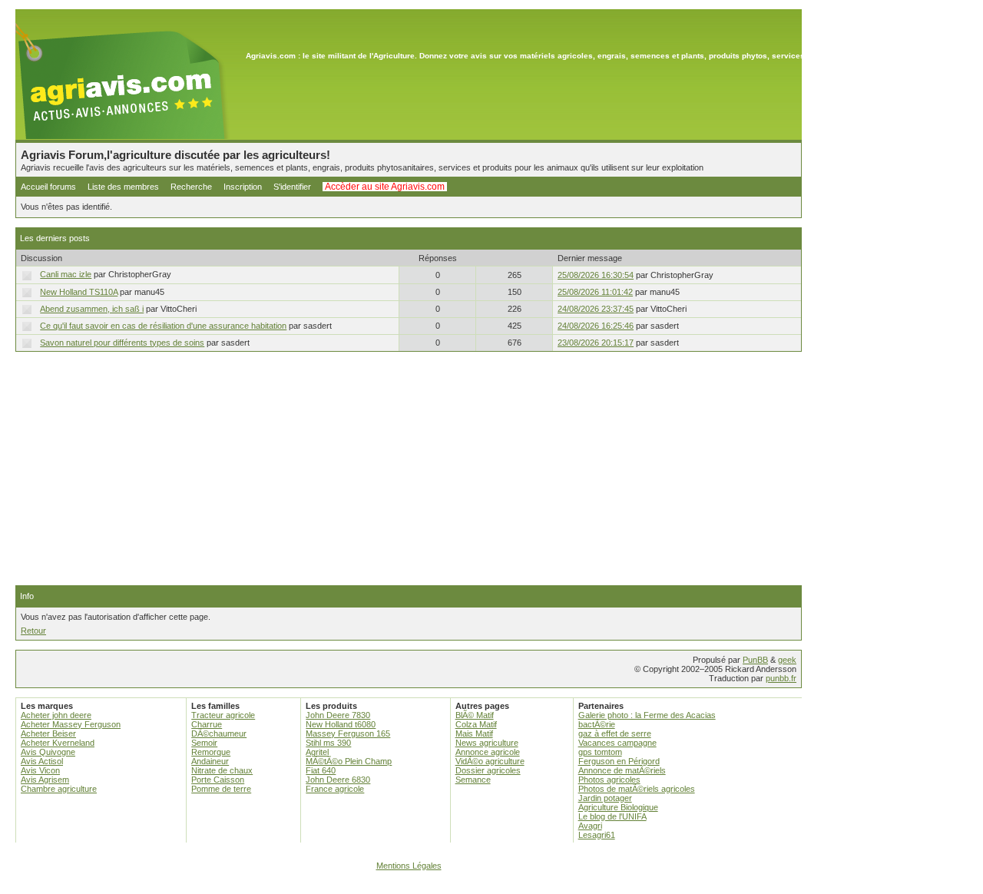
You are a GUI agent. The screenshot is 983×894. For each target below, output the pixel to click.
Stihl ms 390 (328, 742)
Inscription (242, 186)
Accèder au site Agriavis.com (385, 186)
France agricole (335, 788)
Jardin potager (605, 798)
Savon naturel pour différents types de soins (122, 342)
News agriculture (486, 742)
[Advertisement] (408, 468)
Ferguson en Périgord (619, 761)
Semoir (204, 742)
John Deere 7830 (338, 715)
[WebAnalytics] (491, 886)
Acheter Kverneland (57, 742)
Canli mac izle (65, 274)
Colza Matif (476, 724)
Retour (33, 630)
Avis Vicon (40, 770)
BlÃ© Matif (474, 715)
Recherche (191, 186)
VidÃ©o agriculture (490, 761)
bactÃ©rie (596, 724)
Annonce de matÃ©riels (622, 770)
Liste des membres (123, 186)
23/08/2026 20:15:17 (596, 342)
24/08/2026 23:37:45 (596, 308)
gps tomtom (600, 752)
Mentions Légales (409, 865)
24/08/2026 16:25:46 (596, 325)
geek (787, 659)
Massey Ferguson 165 (348, 733)
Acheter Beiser (48, 733)
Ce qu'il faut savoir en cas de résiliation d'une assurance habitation (163, 325)
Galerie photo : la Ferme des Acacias (647, 715)
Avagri (590, 825)
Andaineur (210, 761)
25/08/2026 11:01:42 (595, 291)
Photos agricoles (609, 779)
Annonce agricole (487, 752)
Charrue (206, 724)
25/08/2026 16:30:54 (596, 275)
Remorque (210, 752)
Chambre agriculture (59, 788)
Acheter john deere (56, 715)
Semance (473, 779)
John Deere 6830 (338, 779)
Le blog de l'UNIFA (612, 816)
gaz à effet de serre (614, 733)
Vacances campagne (617, 742)
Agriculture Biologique (618, 807)
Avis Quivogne (48, 752)
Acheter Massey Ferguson (71, 724)
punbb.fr (781, 678)
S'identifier (292, 186)
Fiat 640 (321, 770)
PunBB (755, 659)
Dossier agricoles (488, 770)
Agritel (317, 752)
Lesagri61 (596, 834)
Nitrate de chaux (222, 770)
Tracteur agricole (223, 715)
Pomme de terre (221, 788)
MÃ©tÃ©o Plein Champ (349, 761)
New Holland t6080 (341, 724)
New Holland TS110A (78, 291)
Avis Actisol (42, 761)
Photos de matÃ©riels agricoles (636, 788)
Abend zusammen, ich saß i (92, 308)
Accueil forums (48, 186)
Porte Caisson (217, 779)
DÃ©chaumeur (219, 733)
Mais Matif (474, 733)
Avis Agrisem (45, 779)
